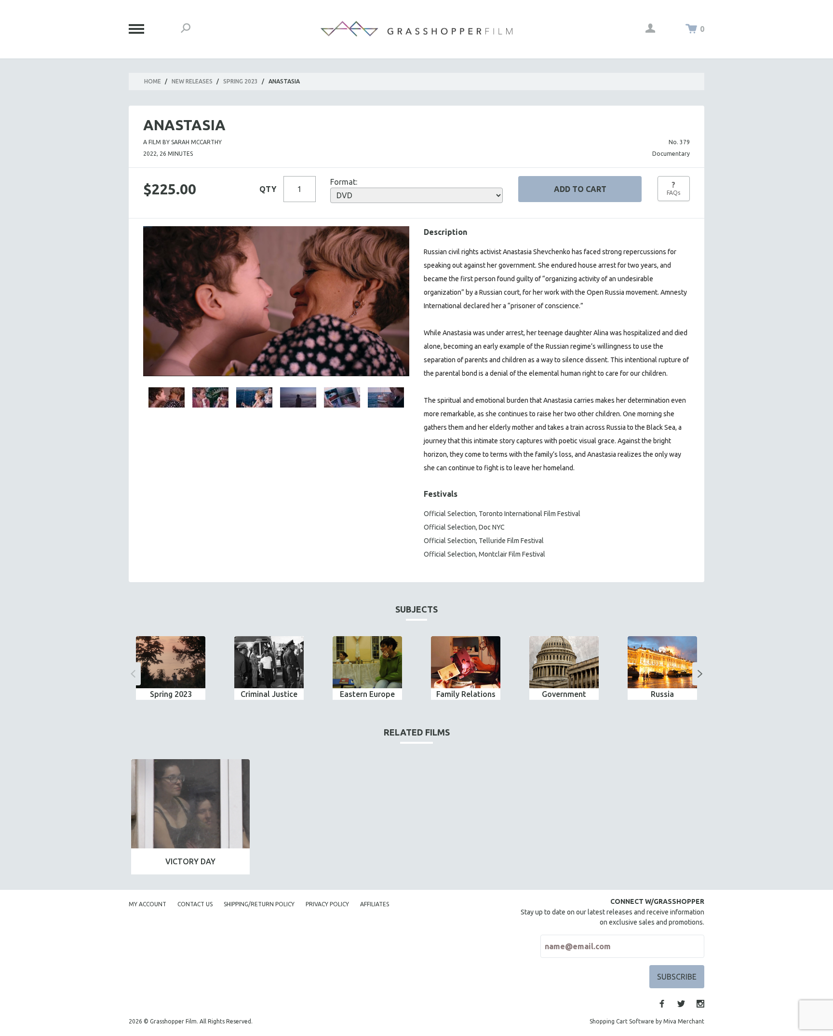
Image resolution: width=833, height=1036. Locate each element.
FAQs (673, 188)
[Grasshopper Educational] (416, 28)
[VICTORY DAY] (190, 803)
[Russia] (662, 662)
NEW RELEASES (192, 81)
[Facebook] (662, 1004)
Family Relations (466, 694)
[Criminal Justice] (269, 662)
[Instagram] (700, 1004)
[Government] (564, 662)
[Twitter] (681, 1004)
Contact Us (195, 904)
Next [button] (700, 673)
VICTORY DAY (190, 861)
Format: (343, 181)
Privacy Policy (327, 904)
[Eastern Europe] (367, 662)
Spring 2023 (240, 81)
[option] (170, 668)
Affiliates (374, 904)
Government (564, 694)
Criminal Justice (269, 694)
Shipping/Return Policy (259, 904)
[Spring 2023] (170, 662)
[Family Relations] (465, 662)
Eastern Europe (367, 694)
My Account (147, 904)
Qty (267, 189)
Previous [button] (133, 673)
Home (152, 81)
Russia (662, 694)
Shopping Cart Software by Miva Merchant (647, 1021)
